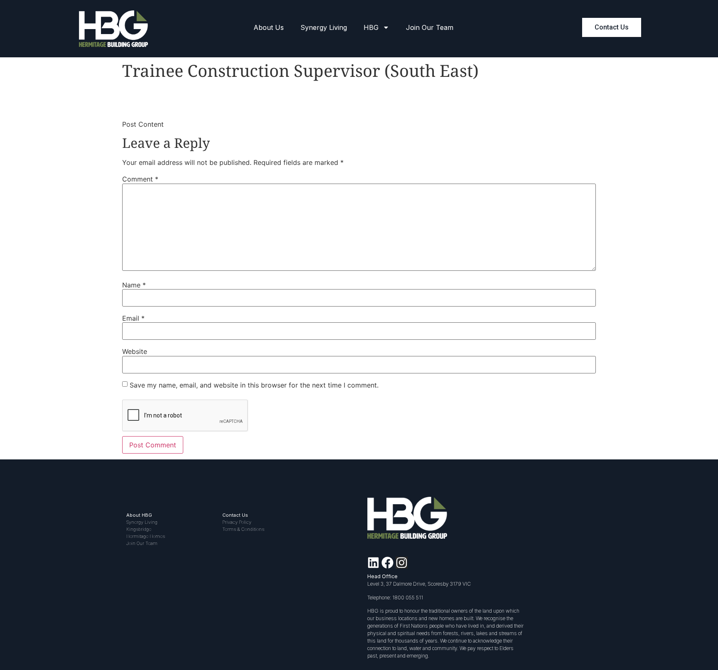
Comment (140, 179)
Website (134, 351)
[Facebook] (387, 563)
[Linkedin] (373, 563)
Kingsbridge (138, 529)
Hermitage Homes (145, 536)
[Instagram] (402, 563)
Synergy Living (323, 27)
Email (133, 318)
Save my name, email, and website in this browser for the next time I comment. (254, 385)
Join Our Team (429, 27)
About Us (268, 27)
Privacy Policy (236, 522)
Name (134, 285)
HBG (371, 27)
